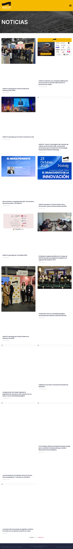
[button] (70, 5)
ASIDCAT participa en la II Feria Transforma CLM (18, 137)
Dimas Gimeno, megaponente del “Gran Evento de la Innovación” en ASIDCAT (18, 202)
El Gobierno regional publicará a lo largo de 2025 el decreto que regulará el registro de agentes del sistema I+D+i (53, 258)
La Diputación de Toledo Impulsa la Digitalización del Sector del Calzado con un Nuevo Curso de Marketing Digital (17, 394)
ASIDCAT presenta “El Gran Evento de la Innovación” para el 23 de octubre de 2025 (53, 205)
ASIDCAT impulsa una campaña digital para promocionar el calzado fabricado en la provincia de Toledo (53, 82)
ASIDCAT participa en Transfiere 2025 (14, 255)
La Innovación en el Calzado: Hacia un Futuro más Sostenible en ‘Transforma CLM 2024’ (17, 476)
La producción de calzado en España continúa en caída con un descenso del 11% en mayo (17, 530)
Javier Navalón (68, 547)
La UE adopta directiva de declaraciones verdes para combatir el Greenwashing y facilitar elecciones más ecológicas (54, 448)
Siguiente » (41, 537)
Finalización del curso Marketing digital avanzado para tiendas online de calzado (52, 314)
